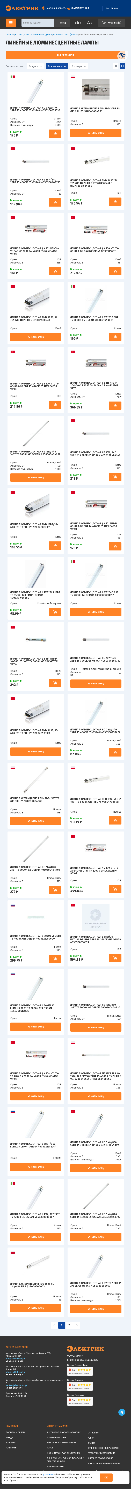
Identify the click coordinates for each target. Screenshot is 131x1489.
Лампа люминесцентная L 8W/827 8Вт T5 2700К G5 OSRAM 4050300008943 (95, 1284)
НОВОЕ (50, 1447)
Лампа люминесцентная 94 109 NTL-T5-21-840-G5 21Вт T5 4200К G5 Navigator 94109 (94, 871)
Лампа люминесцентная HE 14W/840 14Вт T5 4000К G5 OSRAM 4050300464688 (35, 453)
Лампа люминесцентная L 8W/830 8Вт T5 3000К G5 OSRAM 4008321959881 (94, 319)
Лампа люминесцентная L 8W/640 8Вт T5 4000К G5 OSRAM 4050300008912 (94, 594)
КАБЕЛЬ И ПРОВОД (55, 1466)
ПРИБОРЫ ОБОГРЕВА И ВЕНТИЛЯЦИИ (63, 1453)
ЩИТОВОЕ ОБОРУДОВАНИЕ (100, 1458)
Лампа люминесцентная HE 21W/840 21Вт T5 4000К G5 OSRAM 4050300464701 (35, 868)
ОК (106, 1477)
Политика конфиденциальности (82, 1360)
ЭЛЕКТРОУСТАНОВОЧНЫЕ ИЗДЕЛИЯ (104, 1463)
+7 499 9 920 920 (80, 8)
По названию (54, 66)
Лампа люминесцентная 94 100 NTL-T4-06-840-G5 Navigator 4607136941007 (94, 250)
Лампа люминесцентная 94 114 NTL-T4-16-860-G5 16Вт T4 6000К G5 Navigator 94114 (34, 661)
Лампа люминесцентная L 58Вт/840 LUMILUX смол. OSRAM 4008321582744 (33, 1145)
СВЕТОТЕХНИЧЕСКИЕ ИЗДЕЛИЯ (101, 1453)
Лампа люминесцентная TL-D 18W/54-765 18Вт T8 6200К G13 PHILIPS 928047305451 (95, 800)
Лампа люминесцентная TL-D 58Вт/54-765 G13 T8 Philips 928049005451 (34, 319)
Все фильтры (65, 55)
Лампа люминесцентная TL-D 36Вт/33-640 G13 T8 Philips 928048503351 (34, 732)
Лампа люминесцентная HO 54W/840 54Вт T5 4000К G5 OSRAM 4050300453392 (95, 1216)
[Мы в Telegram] (121, 1415)
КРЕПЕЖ (91, 1443)
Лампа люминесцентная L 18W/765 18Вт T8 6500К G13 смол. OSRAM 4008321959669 (35, 595)
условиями (48, 1474)
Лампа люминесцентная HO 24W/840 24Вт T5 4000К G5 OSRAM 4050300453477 (95, 731)
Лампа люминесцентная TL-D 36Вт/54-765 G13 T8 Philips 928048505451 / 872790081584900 (94, 183)
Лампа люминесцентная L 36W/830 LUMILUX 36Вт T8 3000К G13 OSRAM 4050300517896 (32, 1008)
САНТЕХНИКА (93, 1432)
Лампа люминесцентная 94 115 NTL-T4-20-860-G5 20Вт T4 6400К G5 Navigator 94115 (94, 385)
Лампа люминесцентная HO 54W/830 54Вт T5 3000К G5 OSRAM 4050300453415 (95, 1144)
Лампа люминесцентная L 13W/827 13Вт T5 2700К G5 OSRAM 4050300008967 (35, 1216)
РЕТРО (91, 1438)
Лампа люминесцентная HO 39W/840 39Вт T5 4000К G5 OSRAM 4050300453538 (35, 109)
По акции (77, 66)
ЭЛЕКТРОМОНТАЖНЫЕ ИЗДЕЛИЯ (61, 1442)
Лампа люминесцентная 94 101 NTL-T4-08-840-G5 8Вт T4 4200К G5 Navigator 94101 (94, 526)
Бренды (9, 1437)
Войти (114, 8)
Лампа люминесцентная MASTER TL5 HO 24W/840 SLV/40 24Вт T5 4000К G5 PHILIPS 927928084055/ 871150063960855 (95, 1076)
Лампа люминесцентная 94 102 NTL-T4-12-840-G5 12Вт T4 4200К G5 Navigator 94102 (34, 251)
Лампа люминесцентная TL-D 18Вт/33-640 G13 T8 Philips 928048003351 (34, 526)
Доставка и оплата (15, 1432)
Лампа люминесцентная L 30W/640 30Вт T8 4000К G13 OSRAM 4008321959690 (35, 937)
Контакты (11, 1442)
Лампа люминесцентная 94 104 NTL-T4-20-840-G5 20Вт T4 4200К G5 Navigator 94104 (34, 1076)
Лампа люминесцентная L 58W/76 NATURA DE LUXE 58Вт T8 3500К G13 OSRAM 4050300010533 (95, 939)
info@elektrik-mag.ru (15, 1358)
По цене (33, 66)
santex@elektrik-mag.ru (17, 1385)
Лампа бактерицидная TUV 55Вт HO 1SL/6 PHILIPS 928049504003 (32, 1285)
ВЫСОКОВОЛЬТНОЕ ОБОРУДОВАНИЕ (64, 1432)
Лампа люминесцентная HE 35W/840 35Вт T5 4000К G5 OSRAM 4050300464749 (95, 454)
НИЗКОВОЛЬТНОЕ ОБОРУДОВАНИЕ (104, 1448)
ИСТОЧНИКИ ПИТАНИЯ (56, 1437)
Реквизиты (11, 1447)
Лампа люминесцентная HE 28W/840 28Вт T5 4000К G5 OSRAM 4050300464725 (35, 181)
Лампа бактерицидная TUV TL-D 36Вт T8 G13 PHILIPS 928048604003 (95, 110)
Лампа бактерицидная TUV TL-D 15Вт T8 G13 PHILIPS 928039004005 (34, 800)
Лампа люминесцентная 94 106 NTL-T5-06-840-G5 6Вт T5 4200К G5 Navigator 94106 (34, 386)
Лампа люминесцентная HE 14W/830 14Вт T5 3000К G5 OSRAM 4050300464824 (95, 1006)
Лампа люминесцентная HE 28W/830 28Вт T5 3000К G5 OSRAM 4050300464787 (95, 659)
